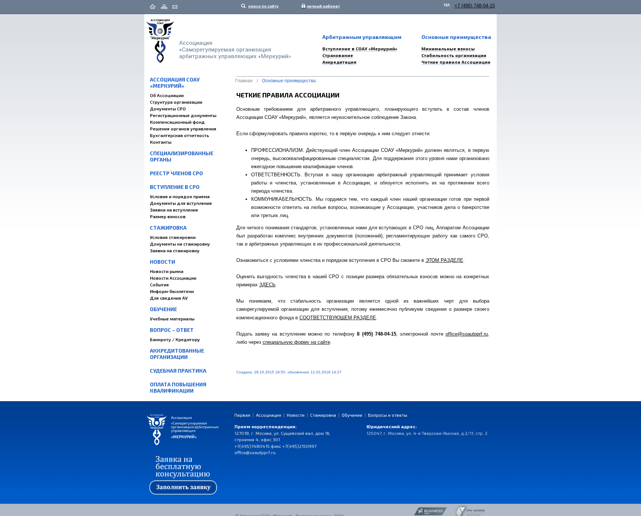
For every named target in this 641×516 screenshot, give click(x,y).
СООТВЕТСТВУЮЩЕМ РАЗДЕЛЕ (337, 317)
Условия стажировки (172, 237)
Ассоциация (268, 414)
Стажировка (168, 227)
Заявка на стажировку (175, 250)
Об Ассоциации (167, 95)
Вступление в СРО (175, 187)
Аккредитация (339, 61)
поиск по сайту (263, 6)
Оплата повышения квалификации (178, 387)
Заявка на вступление (174, 209)
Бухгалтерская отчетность (179, 135)
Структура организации (176, 101)
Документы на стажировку (180, 243)
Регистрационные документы (183, 115)
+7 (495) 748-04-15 (474, 6)
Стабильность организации (453, 55)
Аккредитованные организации (177, 353)
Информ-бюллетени (172, 291)
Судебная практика (178, 370)
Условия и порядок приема (180, 196)
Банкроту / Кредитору (175, 339)
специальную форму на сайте (296, 342)
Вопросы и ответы (387, 414)
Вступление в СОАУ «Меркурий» (359, 48)
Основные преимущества (289, 80)
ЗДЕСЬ (267, 284)
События (159, 284)
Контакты (160, 141)
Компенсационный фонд (177, 121)
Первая (242, 414)
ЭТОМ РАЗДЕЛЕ (444, 260)
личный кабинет (321, 6)
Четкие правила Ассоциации (455, 61)
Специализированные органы (181, 156)
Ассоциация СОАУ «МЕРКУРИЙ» (175, 82)
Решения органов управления (183, 128)
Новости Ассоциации (173, 277)
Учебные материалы (172, 318)
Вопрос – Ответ (172, 330)
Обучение (163, 309)
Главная (244, 80)
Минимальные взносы (448, 48)
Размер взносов (167, 216)
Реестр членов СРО (176, 173)
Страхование (337, 55)
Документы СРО (168, 108)
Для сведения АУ (169, 297)
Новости (162, 262)
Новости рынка (166, 271)
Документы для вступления (181, 203)
